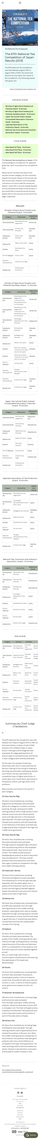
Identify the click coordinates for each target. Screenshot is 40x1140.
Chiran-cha (32, 222)
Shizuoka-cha (32, 425)
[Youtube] (22, 1093)
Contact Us (20, 1101)
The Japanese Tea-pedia (20, 1099)
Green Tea (20, 1111)
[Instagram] (18, 1093)
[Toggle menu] (2, 2)
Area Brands (20, 1117)
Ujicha (31, 243)
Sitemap (20, 1105)
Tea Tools (20, 1115)
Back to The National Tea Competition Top (23, 89)
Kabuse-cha (6, 244)
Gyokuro (5, 249)
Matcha (10, 255)
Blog (20, 1103)
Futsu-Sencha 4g (8, 229)
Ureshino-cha (32, 457)
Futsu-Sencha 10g (8, 222)
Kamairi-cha (6, 270)
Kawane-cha (33, 321)
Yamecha (32, 349)
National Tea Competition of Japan (19, 160)
